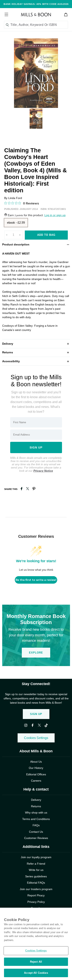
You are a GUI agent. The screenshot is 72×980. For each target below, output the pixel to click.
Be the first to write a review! (36, 580)
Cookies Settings (36, 738)
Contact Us (36, 831)
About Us (36, 761)
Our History (36, 767)
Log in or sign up (55, 215)
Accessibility (36, 361)
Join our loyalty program (36, 857)
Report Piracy (36, 895)
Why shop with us (36, 812)
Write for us (36, 870)
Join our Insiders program (36, 889)
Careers (36, 780)
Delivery (36, 343)
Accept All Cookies (36, 972)
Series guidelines (36, 876)
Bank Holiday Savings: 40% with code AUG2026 (36, 4)
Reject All (36, 961)
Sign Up (36, 714)
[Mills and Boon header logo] (36, 14)
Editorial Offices (36, 774)
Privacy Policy (36, 901)
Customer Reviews (36, 838)
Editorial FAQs (36, 882)
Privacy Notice (43, 470)
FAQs (36, 825)
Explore (36, 652)
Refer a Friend (36, 863)
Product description (36, 244)
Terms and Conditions (36, 819)
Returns (36, 352)
